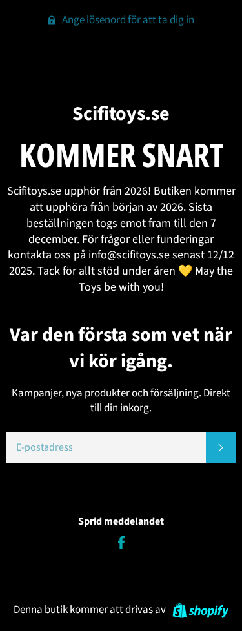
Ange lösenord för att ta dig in (127, 20)
